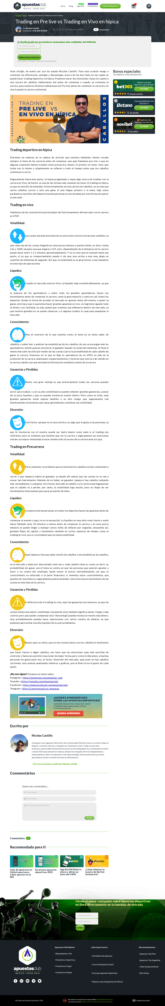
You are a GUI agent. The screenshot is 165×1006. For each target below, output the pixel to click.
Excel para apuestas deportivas (104, 973)
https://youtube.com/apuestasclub (39, 681)
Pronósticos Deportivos (65, 960)
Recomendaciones (147, 947)
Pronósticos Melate (63, 972)
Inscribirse (80, 927)
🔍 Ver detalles (133, 113)
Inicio (63, 6)
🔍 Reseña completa (135, 94)
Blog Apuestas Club (63, 953)
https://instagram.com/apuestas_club (42, 677)
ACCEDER (144, 89)
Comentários (102, 29)
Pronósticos (93, 6)
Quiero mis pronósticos (29, 57)
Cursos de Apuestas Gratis (103, 964)
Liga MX (80, 6)
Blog (71, 6)
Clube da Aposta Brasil (149, 966)
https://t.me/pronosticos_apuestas (40, 688)
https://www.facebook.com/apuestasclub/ (45, 684)
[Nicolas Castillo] (18, 29)
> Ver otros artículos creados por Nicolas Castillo (54, 764)
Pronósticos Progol (63, 966)
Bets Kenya (144, 973)
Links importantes (99, 947)
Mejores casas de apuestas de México (107, 981)
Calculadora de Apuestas (102, 956)
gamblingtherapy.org (105, 999)
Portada (18, 15)
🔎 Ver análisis (132, 131)
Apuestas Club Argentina (150, 960)
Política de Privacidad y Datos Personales (97, 1002)
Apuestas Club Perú (148, 954)
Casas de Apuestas (110, 6)
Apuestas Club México (65, 947)
